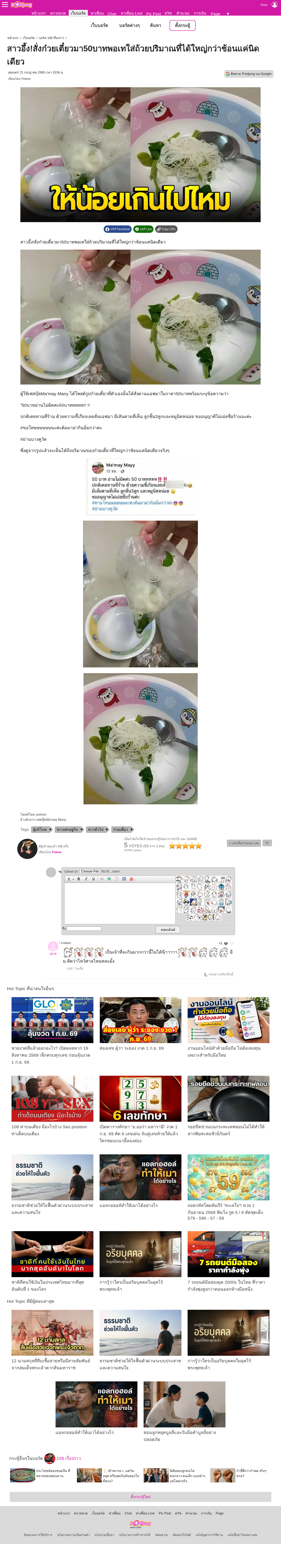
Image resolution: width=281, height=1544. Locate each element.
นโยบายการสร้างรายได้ (134, 1535)
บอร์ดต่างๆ (129, 25)
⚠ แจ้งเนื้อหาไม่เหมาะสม (244, 843)
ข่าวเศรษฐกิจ (67, 830)
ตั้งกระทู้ (182, 25)
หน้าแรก (38, 13)
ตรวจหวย (58, 13)
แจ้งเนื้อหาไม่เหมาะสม (242, 1535)
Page (215, 14)
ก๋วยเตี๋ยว (120, 830)
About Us (161, 1535)
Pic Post (153, 14)
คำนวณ (182, 13)
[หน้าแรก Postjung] (21, 4)
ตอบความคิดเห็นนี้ (220, 974)
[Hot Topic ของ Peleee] (27, 858)
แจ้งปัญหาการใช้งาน (209, 1535)
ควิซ (168, 13)
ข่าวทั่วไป (95, 830)
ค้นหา (155, 25)
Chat (112, 14)
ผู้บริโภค (40, 830)
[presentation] (68, 879)
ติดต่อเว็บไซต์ (182, 1535)
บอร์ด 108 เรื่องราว (51, 38)
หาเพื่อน (97, 13)
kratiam (66, 943)
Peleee (26, 78)
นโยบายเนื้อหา (104, 1535)
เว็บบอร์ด (78, 13)
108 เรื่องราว (68, 1458)
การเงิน (200, 13)
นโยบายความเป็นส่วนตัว (73, 1535)
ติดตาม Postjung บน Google (251, 74)
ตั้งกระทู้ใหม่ (141, 1497)
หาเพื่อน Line (132, 13)
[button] (70, 879)
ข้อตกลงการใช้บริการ (38, 1535)
